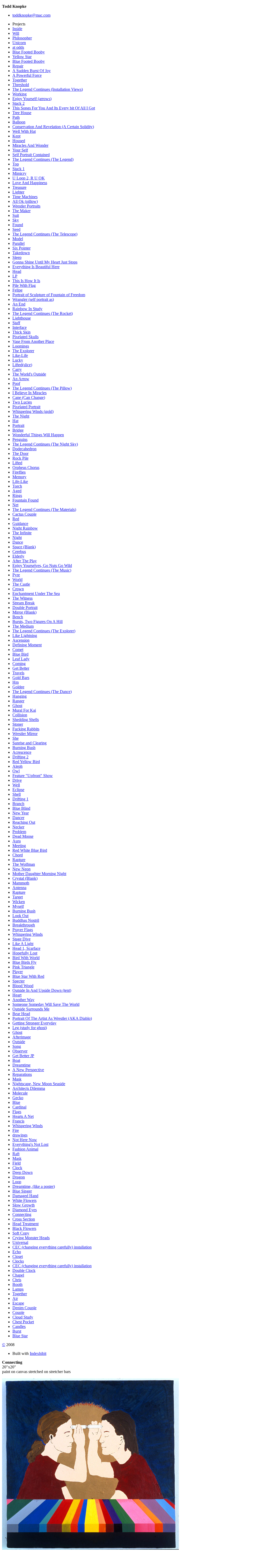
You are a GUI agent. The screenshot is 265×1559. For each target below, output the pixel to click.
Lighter (18, 192)
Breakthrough (23, 925)
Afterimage (21, 1037)
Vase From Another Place (33, 341)
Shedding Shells (25, 719)
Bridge (18, 430)
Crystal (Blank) (25, 878)
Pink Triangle (23, 967)
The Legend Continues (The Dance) (42, 691)
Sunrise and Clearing (29, 743)
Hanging (19, 696)
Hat (15, 421)
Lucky (17, 360)
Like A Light (22, 943)
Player (17, 971)
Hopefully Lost (24, 953)
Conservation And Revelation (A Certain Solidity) (53, 126)
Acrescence (21, 752)
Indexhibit (38, 1353)
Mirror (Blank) (24, 612)
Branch (18, 803)
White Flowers (24, 1200)
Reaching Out (23, 822)
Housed (18, 140)
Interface (19, 327)
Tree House (21, 112)
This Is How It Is (26, 281)
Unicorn (19, 42)
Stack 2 (18, 103)
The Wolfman (23, 864)
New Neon (21, 869)
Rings (17, 495)
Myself (18, 906)
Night (17, 537)
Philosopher (22, 38)
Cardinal (19, 1107)
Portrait (18, 425)
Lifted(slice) (22, 365)
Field (16, 1163)
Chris (16, 1280)
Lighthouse (21, 318)
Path (16, 117)
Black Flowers (24, 1228)
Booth (17, 1284)
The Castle (21, 584)
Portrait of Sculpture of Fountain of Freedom (48, 295)
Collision (19, 715)
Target (17, 897)
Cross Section (23, 1219)
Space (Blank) (24, 547)
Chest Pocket (23, 1322)
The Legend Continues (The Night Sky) (45, 444)
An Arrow (20, 379)
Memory (19, 477)
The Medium (23, 626)
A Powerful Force (27, 75)
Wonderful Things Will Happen (38, 435)
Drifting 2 (20, 757)
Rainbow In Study (27, 309)
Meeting (19, 845)
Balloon (18, 122)
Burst (16, 1331)
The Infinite (22, 533)
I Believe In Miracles (29, 393)
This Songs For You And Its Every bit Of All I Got (53, 108)
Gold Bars (20, 677)
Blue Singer (22, 1191)
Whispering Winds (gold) (33, 411)
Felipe (17, 290)
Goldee (18, 687)
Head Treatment (25, 1224)
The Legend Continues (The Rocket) (42, 313)
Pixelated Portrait (26, 407)
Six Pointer (21, 248)
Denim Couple (24, 1308)
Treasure (19, 187)
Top (15, 164)
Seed (16, 229)
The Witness (22, 598)
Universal (20, 1242)
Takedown (21, 253)
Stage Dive (21, 939)
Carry (17, 369)
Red (15, 519)
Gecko (17, 1098)
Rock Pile (20, 458)
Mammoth (20, 883)
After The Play (24, 561)
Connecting (21, 1214)
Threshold (20, 84)
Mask (16, 1079)
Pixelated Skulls (25, 337)
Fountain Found (25, 500)
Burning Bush (23, 747)
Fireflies (19, 472)
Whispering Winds (27, 934)
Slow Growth (23, 1205)
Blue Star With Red (28, 976)
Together (19, 80)
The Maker (21, 211)
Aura (16, 841)
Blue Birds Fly (24, 962)
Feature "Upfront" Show (32, 775)
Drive (17, 780)
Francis (18, 1121)
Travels (18, 673)
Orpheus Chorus (25, 467)
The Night (20, 416)
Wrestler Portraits (26, 206)
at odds (18, 47)
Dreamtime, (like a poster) (33, 1186)
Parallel (18, 243)
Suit (15, 215)
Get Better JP (23, 1056)
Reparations (22, 1074)
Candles (19, 1326)
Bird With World (26, 957)
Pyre (16, 575)
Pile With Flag (24, 285)
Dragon (18, 1177)
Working (19, 94)
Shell (16, 794)
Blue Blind (21, 808)
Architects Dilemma (28, 1088)
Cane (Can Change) (28, 397)
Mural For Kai (24, 710)
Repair (17, 66)
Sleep (16, 257)
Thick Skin (21, 332)
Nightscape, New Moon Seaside (38, 1084)
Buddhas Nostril (25, 920)
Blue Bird (20, 654)
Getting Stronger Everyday (34, 1023)
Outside (18, 1042)
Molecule (20, 1093)
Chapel (18, 1275)
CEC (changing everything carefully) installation (52, 1247)
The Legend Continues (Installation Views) (47, 89)
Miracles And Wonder (30, 145)
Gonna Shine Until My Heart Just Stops (44, 262)
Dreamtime (21, 1065)
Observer (19, 1051)
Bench (17, 617)
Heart (16, 995)
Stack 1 (18, 169)
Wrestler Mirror (25, 733)
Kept (16, 136)
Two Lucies (22, 402)
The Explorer (23, 351)
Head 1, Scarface (26, 948)
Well (16, 785)
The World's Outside (29, 374)
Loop (16, 1182)
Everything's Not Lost (30, 1144)
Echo (16, 1252)
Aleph (17, 766)
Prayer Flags (22, 929)
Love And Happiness (29, 183)
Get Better (20, 668)
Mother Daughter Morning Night (39, 873)
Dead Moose (22, 836)
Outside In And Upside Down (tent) (41, 990)
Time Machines (25, 197)
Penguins (19, 439)
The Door (20, 453)
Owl (16, 771)
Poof (16, 383)
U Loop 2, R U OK (28, 178)
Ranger (18, 701)
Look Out (20, 915)
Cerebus (19, 551)
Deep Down (22, 1172)
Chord (17, 855)
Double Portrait (25, 607)
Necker (18, 827)
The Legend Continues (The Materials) (44, 509)
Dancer (18, 817)
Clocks (18, 1261)
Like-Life (20, 355)
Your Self (20, 150)
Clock (17, 1168)
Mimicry (19, 173)
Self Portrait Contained (31, 155)
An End (18, 304)
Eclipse (18, 789)
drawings (19, 1135)
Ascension (21, 640)
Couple (18, 1312)
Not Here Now (24, 1140)
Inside (17, 28)
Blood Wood (22, 985)
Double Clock (23, 1270)
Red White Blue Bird (29, 850)
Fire (15, 1130)
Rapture (18, 859)
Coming (19, 663)
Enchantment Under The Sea (36, 593)
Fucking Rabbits (25, 729)
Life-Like (20, 481)
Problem (19, 831)
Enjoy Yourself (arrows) (31, 98)
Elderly (18, 556)
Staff (16, 323)
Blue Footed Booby (28, 52)
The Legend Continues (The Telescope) (44, 234)
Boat (16, 1060)
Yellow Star (22, 56)
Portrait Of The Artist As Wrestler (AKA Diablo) (52, 1018)
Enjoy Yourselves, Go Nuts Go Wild (42, 565)
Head (16, 271)
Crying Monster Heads (31, 1238)
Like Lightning (24, 635)
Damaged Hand (25, 1196)
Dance (17, 542)
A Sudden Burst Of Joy (31, 70)
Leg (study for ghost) (29, 1028)
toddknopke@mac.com (31, 15)
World (17, 579)
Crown (18, 589)
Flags (16, 1112)
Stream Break (23, 603)
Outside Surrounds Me (30, 1009)
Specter (18, 981)
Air (15, 1298)
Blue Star (20, 1336)
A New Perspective (28, 1070)
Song (16, 1046)
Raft (15, 1154)
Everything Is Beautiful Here (36, 267)
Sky (15, 220)
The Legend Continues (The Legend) (42, 159)
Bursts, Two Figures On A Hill (37, 621)
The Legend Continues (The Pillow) (42, 388)
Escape (18, 1303)
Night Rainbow (25, 528)
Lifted (17, 463)
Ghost (17, 705)
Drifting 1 (20, 799)
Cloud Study (22, 1317)
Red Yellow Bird (26, 761)
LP (14, 276)
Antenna (19, 887)
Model (17, 239)
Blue (16, 1102)
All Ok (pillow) (25, 201)
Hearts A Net (23, 1116)
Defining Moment (27, 645)
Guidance (20, 523)
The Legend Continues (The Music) (41, 570)
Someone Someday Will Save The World (45, 1004)
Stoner (17, 724)
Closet (17, 1256)
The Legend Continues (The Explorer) (43, 631)
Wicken (18, 901)
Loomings (20, 346)
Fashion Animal (25, 1149)
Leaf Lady (21, 659)
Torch (17, 486)
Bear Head (21, 1013)
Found (17, 225)
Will (15, 33)
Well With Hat (24, 131)
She (15, 738)
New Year (20, 813)
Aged (16, 491)
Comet (17, 649)
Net (15, 505)
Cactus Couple (24, 514)
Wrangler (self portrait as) (33, 299)
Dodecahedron (24, 449)
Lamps (18, 1289)
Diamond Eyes (24, 1210)
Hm (15, 682)
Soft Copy (20, 1233)
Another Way (23, 999)
